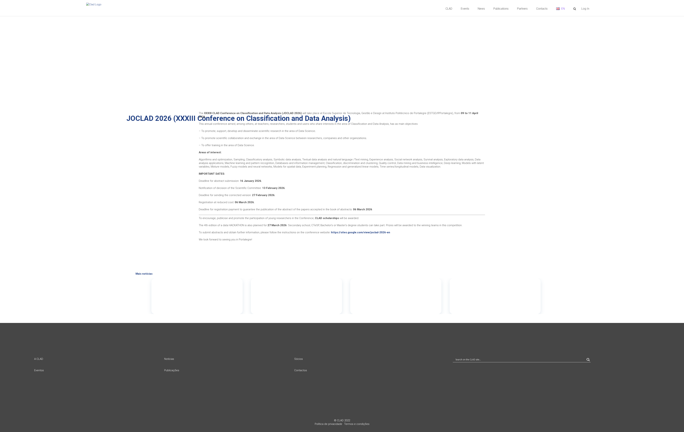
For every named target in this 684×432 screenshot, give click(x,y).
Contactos (300, 370)
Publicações (171, 370)
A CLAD (38, 359)
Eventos (39, 370)
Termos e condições (356, 424)
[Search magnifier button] (588, 359)
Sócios (298, 359)
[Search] (574, 8)
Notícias (169, 359)
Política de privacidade (328, 424)
